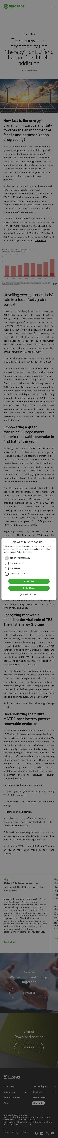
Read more (27, 552)
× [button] (53, 541)
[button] (29, 594)
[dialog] (28, 569)
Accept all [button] (29, 581)
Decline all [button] (29, 588)
